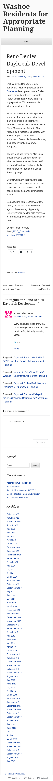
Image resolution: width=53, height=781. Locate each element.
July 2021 (11, 565)
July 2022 (11, 528)
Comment (40, 442)
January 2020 (13, 613)
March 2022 (12, 543)
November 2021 (14, 554)
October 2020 (13, 584)
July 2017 (11, 724)
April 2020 (11, 602)
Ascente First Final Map (17, 497)
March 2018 (12, 694)
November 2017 (14, 709)
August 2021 (12, 562)
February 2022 (13, 547)
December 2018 (14, 661)
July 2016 (11, 761)
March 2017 (12, 738)
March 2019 (12, 650)
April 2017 (11, 735)
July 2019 (11, 635)
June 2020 (11, 595)
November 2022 (14, 521)
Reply (16, 348)
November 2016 (14, 746)
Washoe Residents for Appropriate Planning (25, 18)
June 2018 (11, 683)
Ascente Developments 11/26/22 (21, 490)
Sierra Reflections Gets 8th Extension (23, 493)
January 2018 (13, 702)
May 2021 (11, 569)
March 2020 (12, 606)
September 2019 (14, 628)
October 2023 (13, 514)
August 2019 (12, 632)
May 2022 (11, 536)
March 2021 (12, 576)
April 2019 (11, 646)
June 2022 (11, 532)
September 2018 (14, 672)
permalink (21, 272)
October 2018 (13, 668)
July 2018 (11, 680)
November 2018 (14, 665)
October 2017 (13, 713)
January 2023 (13, 517)
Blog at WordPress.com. (15, 774)
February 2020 (13, 609)
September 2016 (14, 753)
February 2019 (13, 654)
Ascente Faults (13, 486)
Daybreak (12, 91)
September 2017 (14, 716)
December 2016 (14, 742)
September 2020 (14, 587)
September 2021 (14, 558)
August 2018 (12, 676)
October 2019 (13, 624)
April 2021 (11, 573)
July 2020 (11, 591)
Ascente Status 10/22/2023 (19, 482)
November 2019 (14, 621)
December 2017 (14, 705)
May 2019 (11, 643)
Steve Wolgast (38, 77)
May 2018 (11, 687)
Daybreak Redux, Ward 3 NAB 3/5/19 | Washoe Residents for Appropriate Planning (24, 361)
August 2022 (12, 525)
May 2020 (11, 598)
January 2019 (13, 657)
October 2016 (13, 750)
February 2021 (13, 580)
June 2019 (11, 639)
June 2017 (11, 727)
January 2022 (13, 550)
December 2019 (14, 617)
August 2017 (12, 720)
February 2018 (13, 698)
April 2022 (11, 539)
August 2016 (12, 757)
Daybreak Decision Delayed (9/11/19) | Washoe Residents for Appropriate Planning (25, 398)
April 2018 (11, 691)
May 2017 (11, 731)
